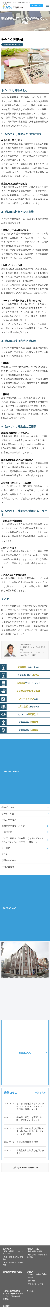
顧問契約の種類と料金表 (13, 826)
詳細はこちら (25, 1053)
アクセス (5, 854)
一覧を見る (40, 1092)
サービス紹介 (7, 813)
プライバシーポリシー (36, 1284)
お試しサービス (8, 820)
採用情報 (6, 1306)
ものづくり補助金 (9, 97)
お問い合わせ (7, 867)
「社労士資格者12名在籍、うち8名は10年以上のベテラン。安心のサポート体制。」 (23, 840)
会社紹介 (30, 1272)
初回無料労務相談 (35, 1251)
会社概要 (5, 848)
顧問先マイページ (10, 860)
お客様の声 (6, 832)
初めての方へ (7, 807)
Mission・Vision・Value (37, 1274)
